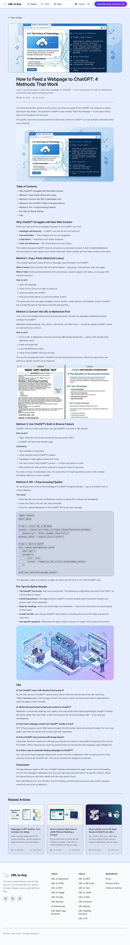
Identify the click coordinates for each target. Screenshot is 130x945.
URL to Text (84, 888)
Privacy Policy (112, 883)
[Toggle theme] (88, 4)
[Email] (19, 898)
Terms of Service (114, 888)
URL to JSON (84, 892)
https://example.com (26, 698)
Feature (33, 4)
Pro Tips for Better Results (31, 211)
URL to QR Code (86, 883)
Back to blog (16, 18)
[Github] (12, 898)
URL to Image (57, 892)
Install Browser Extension (109, 4)
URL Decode (57, 901)
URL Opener (84, 906)
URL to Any (67, 337)
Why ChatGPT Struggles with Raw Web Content (41, 191)
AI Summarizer (58, 906)
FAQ (21, 215)
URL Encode (57, 897)
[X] (5, 898)
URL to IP (82, 918)
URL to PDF (56, 888)
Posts (59, 4)
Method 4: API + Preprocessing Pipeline (37, 207)
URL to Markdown (60, 878)
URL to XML (84, 897)
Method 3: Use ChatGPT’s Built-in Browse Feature (42, 203)
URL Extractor (85, 901)
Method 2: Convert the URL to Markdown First (40, 199)
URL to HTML (57, 883)
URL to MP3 (84, 878)
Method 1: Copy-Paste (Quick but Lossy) (37, 195)
